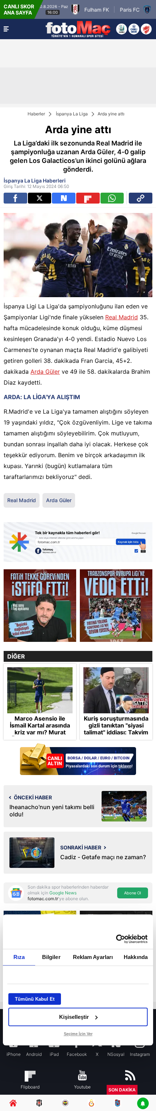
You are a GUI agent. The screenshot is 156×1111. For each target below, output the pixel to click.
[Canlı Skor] (133, 29)
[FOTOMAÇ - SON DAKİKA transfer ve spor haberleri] (78, 29)
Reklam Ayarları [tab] (93, 957)
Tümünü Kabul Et (34, 999)
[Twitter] (40, 198)
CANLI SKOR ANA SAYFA (19, 9)
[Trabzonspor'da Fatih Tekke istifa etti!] (40, 605)
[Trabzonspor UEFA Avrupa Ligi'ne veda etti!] (116, 605)
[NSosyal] (63, 198)
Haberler (36, 113)
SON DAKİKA (122, 1089)
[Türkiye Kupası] (146, 29)
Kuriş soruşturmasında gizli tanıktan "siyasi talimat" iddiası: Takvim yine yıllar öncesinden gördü (116, 732)
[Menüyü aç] (6, 29)
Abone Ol (132, 892)
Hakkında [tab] (136, 957)
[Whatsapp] (112, 198)
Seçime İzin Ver (78, 1034)
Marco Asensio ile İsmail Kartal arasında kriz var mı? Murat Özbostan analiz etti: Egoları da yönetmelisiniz (40, 736)
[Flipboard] (88, 198)
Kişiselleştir (74, 1017)
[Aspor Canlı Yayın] (121, 29)
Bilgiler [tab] (51, 957)
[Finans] (78, 759)
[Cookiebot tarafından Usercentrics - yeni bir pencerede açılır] (116, 939)
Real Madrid (121, 317)
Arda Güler (45, 371)
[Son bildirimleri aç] (143, 1104)
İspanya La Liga (72, 113)
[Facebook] (15, 198)
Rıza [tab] (19, 957)
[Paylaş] (140, 198)
